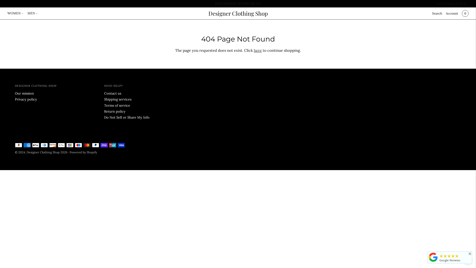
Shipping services (117, 99)
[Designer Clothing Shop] (433, 261)
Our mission (24, 93)
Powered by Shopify (83, 152)
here (258, 50)
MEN (31, 13)
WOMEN (14, 13)
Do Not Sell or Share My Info (126, 117)
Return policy (115, 111)
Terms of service (117, 105)
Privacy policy (26, 99)
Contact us (112, 93)
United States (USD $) (451, 3)
